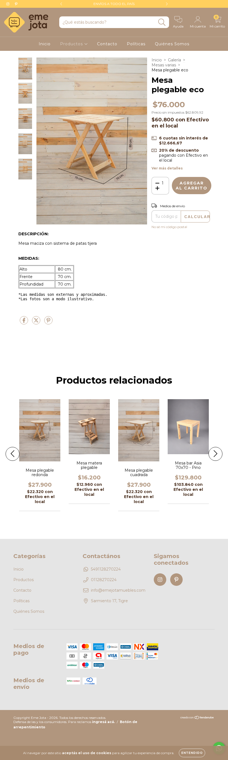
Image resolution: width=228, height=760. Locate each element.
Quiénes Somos (172, 43)
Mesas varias (164, 65)
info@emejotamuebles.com (118, 590)
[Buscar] (161, 22)
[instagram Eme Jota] (8, 3)
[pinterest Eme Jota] (16, 3)
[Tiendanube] (197, 718)
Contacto (107, 43)
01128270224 (104, 579)
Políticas (136, 43)
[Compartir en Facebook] (24, 322)
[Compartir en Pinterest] (48, 322)
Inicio (45, 43)
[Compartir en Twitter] (36, 322)
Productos (72, 43)
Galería (174, 60)
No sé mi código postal (169, 227)
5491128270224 (106, 569)
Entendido (192, 753)
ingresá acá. (103, 722)
